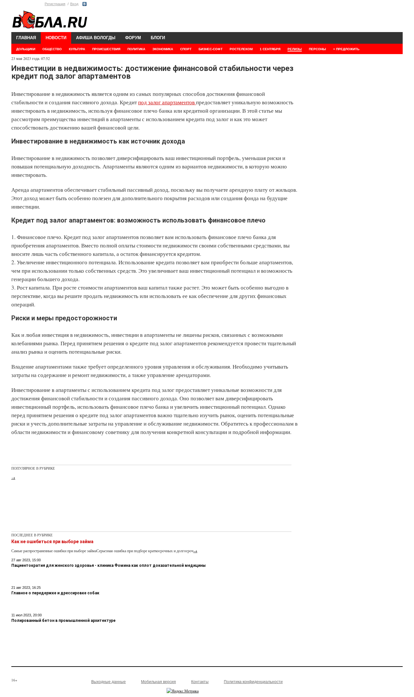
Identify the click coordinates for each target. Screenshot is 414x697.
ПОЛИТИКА (136, 49)
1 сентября (270, 49)
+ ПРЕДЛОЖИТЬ (346, 49)
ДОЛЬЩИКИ (25, 49)
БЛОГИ (158, 37)
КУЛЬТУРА (77, 49)
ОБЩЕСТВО (52, 49)
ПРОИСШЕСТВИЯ (106, 49)
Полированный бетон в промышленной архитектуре (63, 620)
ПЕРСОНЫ (317, 49)
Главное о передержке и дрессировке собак (55, 593)
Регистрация (55, 4)
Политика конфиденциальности (253, 682)
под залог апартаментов (167, 102)
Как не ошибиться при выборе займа (52, 541)
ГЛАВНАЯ (26, 37)
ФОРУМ (133, 37)
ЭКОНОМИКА (162, 49)
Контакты (200, 682)
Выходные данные (108, 682)
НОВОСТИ (56, 37)
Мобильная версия (158, 682)
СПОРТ (185, 49)
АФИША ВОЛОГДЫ (95, 37)
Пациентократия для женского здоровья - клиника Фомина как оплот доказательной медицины (108, 565)
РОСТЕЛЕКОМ (241, 49)
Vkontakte (84, 4)
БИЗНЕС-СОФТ (211, 49)
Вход (74, 4)
